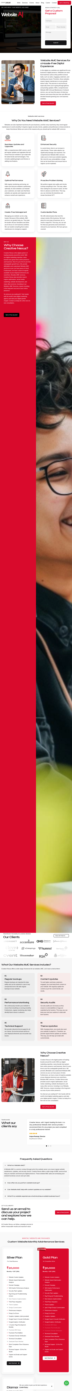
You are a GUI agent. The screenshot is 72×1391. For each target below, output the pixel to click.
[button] (46, 1145)
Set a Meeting (64, 3)
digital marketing (11, 257)
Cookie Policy (23, 1387)
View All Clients (60, 935)
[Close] (51, 1386)
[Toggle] (5, 1165)
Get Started (13, 1363)
